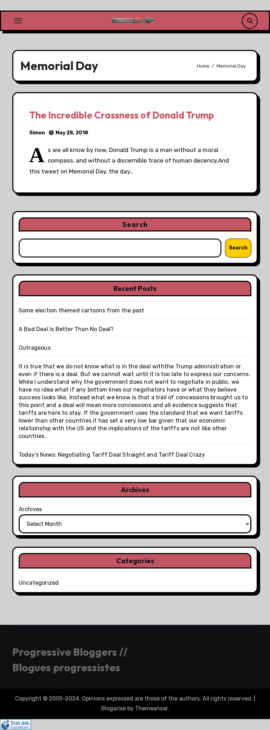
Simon (37, 133)
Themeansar (151, 708)
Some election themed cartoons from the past (81, 310)
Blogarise (113, 708)
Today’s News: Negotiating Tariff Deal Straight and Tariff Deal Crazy (112, 454)
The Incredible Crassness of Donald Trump (121, 115)
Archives (30, 509)
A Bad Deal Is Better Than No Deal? (66, 329)
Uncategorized (39, 582)
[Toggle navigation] (18, 21)
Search (135, 224)
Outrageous (35, 347)
